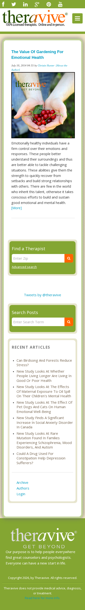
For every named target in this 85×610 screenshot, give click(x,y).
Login (21, 493)
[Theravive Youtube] (60, 4)
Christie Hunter (46, 65)
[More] (16, 208)
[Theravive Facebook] (3, 4)
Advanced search (24, 267)
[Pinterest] (49, 4)
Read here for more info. (42, 598)
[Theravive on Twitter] (13, 4)
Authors (23, 488)
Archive (22, 482)
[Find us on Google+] (37, 4)
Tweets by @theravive (42, 294)
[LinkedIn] (25, 4)
